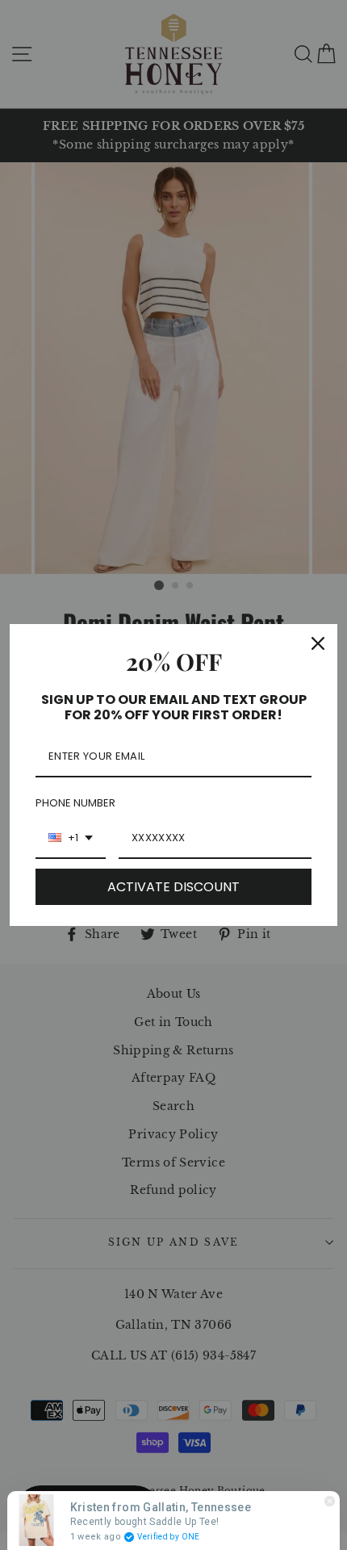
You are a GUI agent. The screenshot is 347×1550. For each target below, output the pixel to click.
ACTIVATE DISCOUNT (173, 887)
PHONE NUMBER (75, 803)
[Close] (318, 643)
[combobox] (71, 839)
